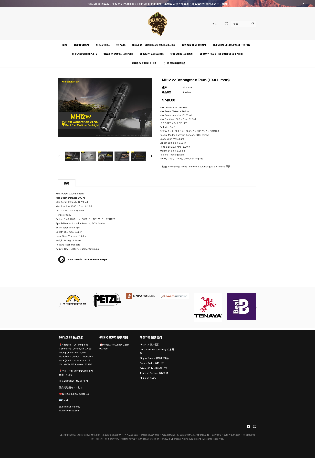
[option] (105, 107)
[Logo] (157, 23)
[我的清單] (225, 24)
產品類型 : (167, 92)
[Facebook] (248, 426)
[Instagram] (254, 426)
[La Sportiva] (73, 300)
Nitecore (187, 87)
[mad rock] (174, 296)
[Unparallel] (140, 296)
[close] (303, 3)
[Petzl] (107, 300)
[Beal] (241, 306)
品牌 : (165, 87)
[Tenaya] (208, 307)
